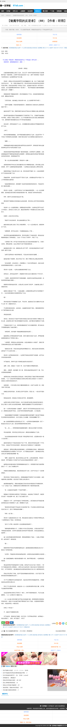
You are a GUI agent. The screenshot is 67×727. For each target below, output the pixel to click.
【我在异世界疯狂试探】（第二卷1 (11, 680)
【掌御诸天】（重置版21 (9, 677)
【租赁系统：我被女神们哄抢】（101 (12, 687)
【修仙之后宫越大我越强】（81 (11, 685)
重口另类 (45, 11)
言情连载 (59, 11)
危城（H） (19, 45)
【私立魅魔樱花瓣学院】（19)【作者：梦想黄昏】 (19, 631)
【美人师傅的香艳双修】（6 (10, 682)
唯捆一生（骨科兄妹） (26, 722)
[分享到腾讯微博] (63, 623)
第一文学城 (5, 25)
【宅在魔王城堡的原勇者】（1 (10, 690)
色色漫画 (19, 38)
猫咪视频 (19, 34)
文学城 (8, 11)
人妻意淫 (22, 11)
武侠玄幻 (37, 11)
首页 (2, 11)
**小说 (52, 11)
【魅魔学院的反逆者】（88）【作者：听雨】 (24, 15)
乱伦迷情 (30, 11)
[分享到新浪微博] (60, 623)
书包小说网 (19, 41)
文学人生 (15, 11)
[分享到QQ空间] (57, 623)
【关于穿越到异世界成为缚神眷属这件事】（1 (14, 673)
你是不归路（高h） (19, 650)
